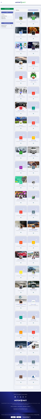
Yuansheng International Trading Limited (21, 304)
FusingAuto (33, 274)
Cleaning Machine (33, 379)
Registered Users (6, 25)
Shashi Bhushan (33, 125)
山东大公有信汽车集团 (20, 259)
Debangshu (21, 125)
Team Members (6, 26)
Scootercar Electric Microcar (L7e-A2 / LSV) (33, 80)
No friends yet (18, 36)
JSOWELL (21, 50)
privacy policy (20, 406)
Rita (21, 35)
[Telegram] (15, 396)
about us (28, 406)
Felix (33, 184)
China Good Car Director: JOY (21, 155)
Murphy (21, 65)
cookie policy (25, 406)
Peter (21, 274)
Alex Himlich (21, 95)
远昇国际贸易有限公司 (33, 289)
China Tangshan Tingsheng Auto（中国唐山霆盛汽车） (33, 229)
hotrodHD (33, 110)
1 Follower (22, 66)
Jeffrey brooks (33, 214)
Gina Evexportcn (20, 349)
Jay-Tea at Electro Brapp (21, 199)
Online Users (3, 17)
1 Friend (19, 66)
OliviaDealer (21, 334)
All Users (3, 14)
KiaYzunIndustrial (21, 364)
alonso (21, 80)
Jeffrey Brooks (21, 229)
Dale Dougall (33, 35)
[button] (1, 2)
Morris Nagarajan (33, 155)
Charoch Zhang (33, 140)
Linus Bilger (33, 364)
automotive (33, 65)
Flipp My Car (21, 184)
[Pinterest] (25, 396)
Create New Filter (7, 8)
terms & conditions (14, 406)
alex (21, 214)
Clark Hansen (33, 199)
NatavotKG (21, 140)
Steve (21, 20)
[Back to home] (20, 2)
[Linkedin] (20, 396)
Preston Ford (33, 50)
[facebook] (17, 396)
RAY (21, 289)
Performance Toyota (21, 110)
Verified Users (3, 18)
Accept (13, 417)
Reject (19, 417)
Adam (33, 95)
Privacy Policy (36, 414)
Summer (33, 259)
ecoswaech (33, 20)
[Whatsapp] (23, 396)
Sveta (33, 349)
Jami (21, 379)
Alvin (33, 334)
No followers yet (23, 36)
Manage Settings (26, 417)
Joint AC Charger (33, 304)
